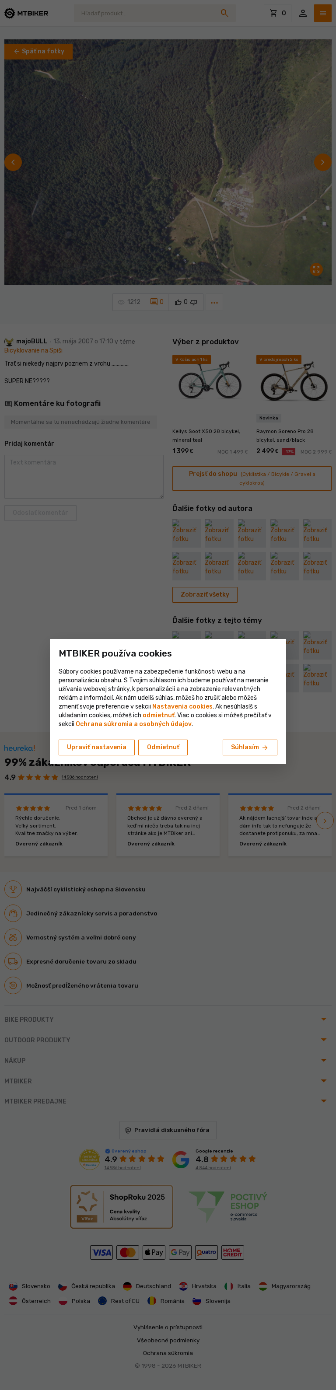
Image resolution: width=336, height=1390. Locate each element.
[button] (159, 715)
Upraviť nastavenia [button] (96, 747)
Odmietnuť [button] (163, 747)
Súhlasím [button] (250, 748)
